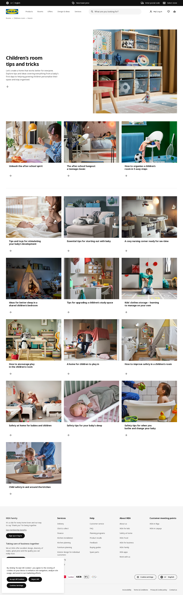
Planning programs (97, 533)
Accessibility (126, 590)
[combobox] (114, 12)
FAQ (91, 528)
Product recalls (96, 538)
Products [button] (29, 11)
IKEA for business (127, 542)
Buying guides (95, 547)
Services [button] (78, 11)
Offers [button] (50, 11)
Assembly (61, 564)
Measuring (61, 559)
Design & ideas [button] (64, 11)
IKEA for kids (125, 528)
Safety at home (126, 533)
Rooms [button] (40, 11)
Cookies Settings (16, 585)
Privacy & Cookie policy (159, 590)
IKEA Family (124, 547)
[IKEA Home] (12, 11)
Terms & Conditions (141, 590)
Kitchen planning (64, 542)
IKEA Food (124, 538)
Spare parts (94, 552)
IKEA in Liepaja (156, 528)
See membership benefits (16, 530)
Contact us (173, 590)
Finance (60, 533)
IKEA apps (124, 552)
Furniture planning (64, 547)
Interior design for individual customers (68, 553)
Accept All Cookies (17, 579)
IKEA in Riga (154, 524)
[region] (33, 575)
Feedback (93, 542)
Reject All (35, 579)
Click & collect (63, 528)
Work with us (125, 557)
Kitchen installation (65, 538)
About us (123, 524)
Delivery (60, 524)
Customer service (97, 524)
